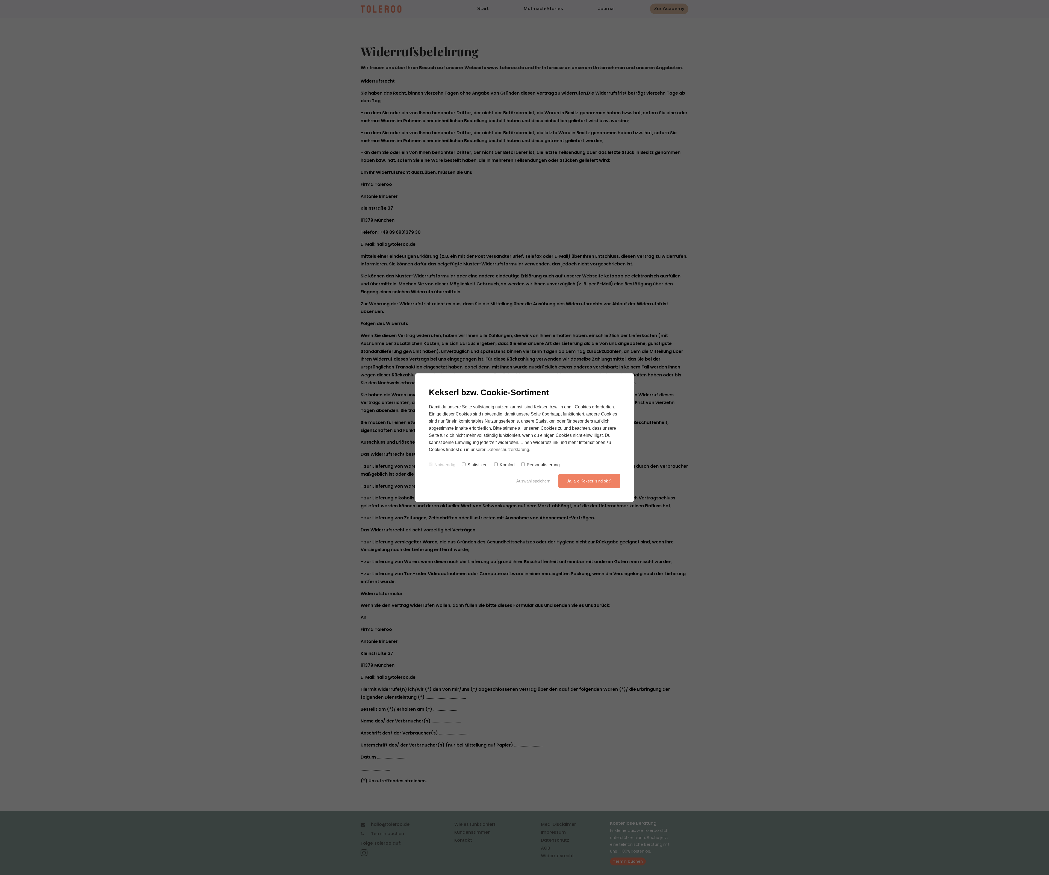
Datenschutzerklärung (508, 449)
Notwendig (444, 465)
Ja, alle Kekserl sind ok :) (589, 481)
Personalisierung (543, 465)
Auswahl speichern (533, 481)
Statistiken (477, 465)
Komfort (507, 465)
